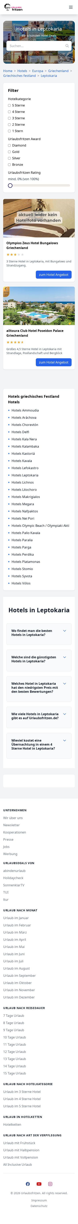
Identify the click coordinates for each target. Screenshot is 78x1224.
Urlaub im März (15, 932)
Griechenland (58, 71)
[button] (39, 634)
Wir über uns (13, 818)
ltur (6, 899)
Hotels (22, 71)
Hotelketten (12, 1124)
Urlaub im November (19, 990)
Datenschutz (39, 1206)
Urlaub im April (14, 939)
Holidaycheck (13, 878)
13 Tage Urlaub (14, 1059)
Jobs (6, 846)
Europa (37, 71)
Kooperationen (14, 832)
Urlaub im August (16, 968)
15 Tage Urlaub (14, 1073)
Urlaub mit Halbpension (21, 1150)
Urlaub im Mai (14, 947)
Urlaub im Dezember (19, 997)
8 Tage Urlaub (13, 1023)
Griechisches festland (19, 75)
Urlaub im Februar (17, 925)
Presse (8, 839)
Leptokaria (49, 75)
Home (7, 71)
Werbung (10, 854)
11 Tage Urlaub (14, 1044)
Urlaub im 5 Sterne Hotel (22, 1106)
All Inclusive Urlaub (17, 1164)
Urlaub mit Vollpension (20, 1157)
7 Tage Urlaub (13, 1015)
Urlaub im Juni (14, 954)
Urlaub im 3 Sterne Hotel (22, 1091)
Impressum (39, 1200)
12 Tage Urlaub (14, 1051)
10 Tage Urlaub (14, 1037)
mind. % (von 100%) (23, 179)
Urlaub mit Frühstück (19, 1143)
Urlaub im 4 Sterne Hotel (22, 1099)
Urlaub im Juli (13, 961)
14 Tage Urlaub (14, 1066)
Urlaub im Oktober (17, 983)
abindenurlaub (14, 871)
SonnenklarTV (13, 885)
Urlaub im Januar (16, 918)
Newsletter (11, 825)
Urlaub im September (19, 975)
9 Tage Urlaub (13, 1030)
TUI (5, 892)
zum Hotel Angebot (53, 274)
